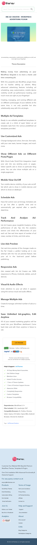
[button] (19, 343)
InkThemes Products (13, 423)
